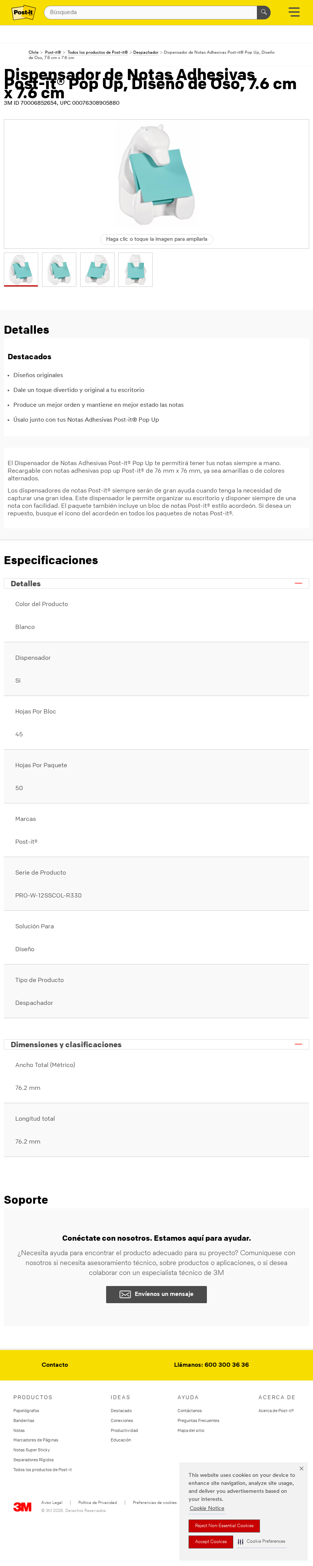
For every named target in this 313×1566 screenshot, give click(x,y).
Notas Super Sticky (31, 1449)
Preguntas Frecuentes (198, 1420)
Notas (19, 1430)
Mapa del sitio (190, 1430)
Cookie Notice (207, 1509)
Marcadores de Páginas (35, 1440)
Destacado (121, 1410)
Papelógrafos (26, 1410)
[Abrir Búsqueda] (294, 15)
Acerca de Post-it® (276, 1410)
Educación (121, 1440)
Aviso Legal (51, 1503)
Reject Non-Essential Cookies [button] (224, 1526)
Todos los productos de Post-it (42, 1469)
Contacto (55, 1365)
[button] (261, 1542)
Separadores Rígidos (33, 1459)
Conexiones (122, 1420)
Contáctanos (189, 1410)
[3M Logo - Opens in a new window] (23, 12)
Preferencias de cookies (155, 1503)
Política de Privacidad (97, 1503)
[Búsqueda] (264, 12)
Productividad (124, 1430)
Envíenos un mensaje (164, 1294)
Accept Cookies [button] (211, 1542)
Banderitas (23, 1420)
